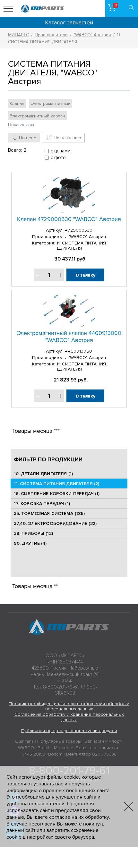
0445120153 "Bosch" (42, 754)
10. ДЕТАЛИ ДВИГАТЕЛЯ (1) (43, 473)
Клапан (17, 103)
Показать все (22, 124)
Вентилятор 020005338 (91, 754)
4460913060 (78, 351)
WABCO (26, 747)
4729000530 (78, 230)
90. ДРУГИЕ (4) (30, 543)
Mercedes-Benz (70, 747)
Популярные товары (59, 741)
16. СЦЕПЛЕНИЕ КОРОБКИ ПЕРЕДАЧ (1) (57, 493)
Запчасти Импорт (103, 741)
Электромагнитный (51, 103)
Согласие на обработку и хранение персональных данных (69, 717)
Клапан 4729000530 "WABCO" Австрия (69, 219)
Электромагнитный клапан (37, 116)
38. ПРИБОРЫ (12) (33, 533)
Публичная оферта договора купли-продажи (69, 730)
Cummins (24, 741)
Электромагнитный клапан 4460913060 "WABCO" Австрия (69, 336)
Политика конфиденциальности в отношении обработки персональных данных (69, 706)
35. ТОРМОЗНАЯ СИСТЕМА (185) (49, 513)
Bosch (44, 747)
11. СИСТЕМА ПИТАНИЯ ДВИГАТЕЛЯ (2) (56, 483)
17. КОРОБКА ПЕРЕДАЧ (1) (42, 503)
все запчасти (104, 747)
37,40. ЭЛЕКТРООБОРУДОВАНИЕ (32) (55, 523)
